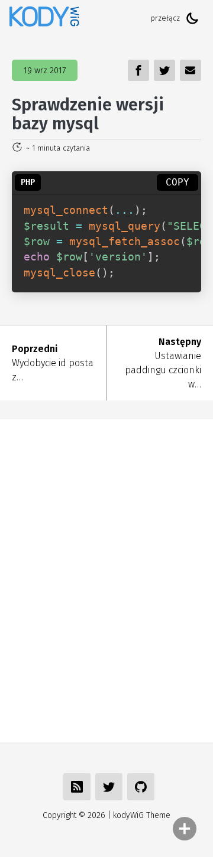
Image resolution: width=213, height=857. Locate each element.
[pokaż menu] (184, 828)
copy (177, 182)
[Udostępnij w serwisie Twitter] (108, 786)
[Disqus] (106, 578)
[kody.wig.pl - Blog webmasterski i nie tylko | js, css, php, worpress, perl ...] (44, 18)
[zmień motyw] (192, 18)
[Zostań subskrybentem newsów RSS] (77, 786)
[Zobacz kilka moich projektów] (140, 786)
